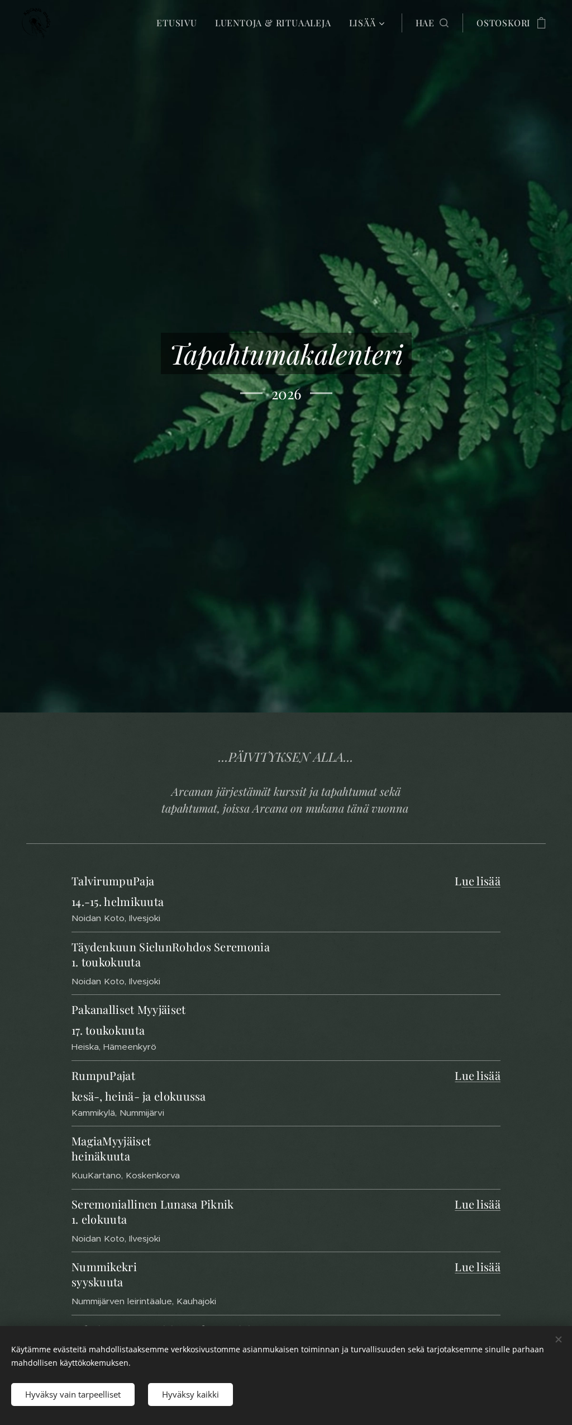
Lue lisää (477, 1075)
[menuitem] (180, 23)
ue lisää (481, 880)
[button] (432, 23)
